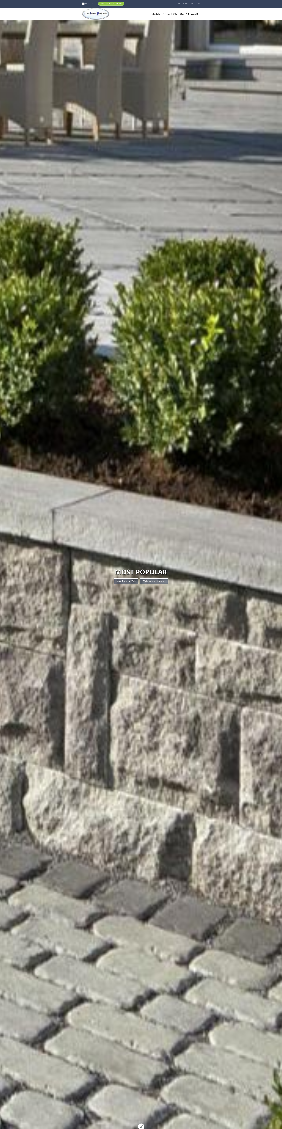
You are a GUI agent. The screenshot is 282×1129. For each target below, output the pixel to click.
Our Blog (189, 3)
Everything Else (193, 14)
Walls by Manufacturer (154, 581)
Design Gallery (155, 14)
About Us (181, 3)
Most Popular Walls (126, 581)
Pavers (167, 14)
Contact (197, 3)
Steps (182, 14)
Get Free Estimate (111, 3)
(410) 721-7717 (90, 4)
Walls (175, 14)
